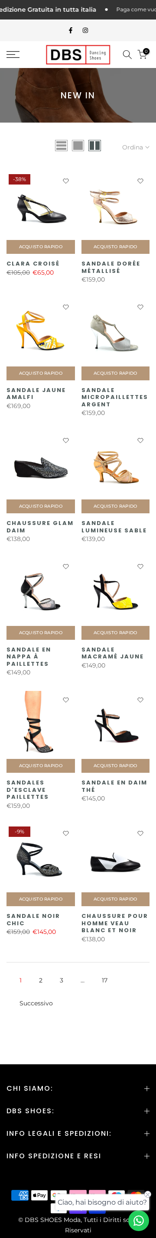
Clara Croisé (33, 263)
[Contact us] (138, 1220)
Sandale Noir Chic (33, 919)
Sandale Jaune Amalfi (36, 394)
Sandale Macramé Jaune (112, 653)
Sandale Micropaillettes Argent (114, 397)
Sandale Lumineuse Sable (114, 527)
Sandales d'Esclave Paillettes (27, 789)
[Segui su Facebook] (71, 30)
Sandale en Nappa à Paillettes (28, 656)
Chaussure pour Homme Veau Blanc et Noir (114, 923)
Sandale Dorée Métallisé (110, 267)
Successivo (36, 1003)
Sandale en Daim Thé (114, 786)
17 (104, 980)
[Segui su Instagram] (85, 30)
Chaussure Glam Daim (40, 527)
